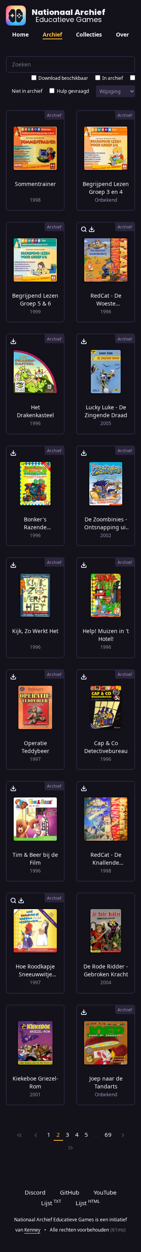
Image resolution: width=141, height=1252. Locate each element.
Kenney (32, 1229)
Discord (35, 1192)
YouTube (105, 1192)
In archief (112, 78)
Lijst (51, 1202)
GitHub (69, 1192)
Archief (52, 34)
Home (20, 34)
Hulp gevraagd (73, 91)
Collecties (89, 34)
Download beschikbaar (63, 78)
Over (122, 34)
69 (108, 1134)
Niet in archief (27, 91)
